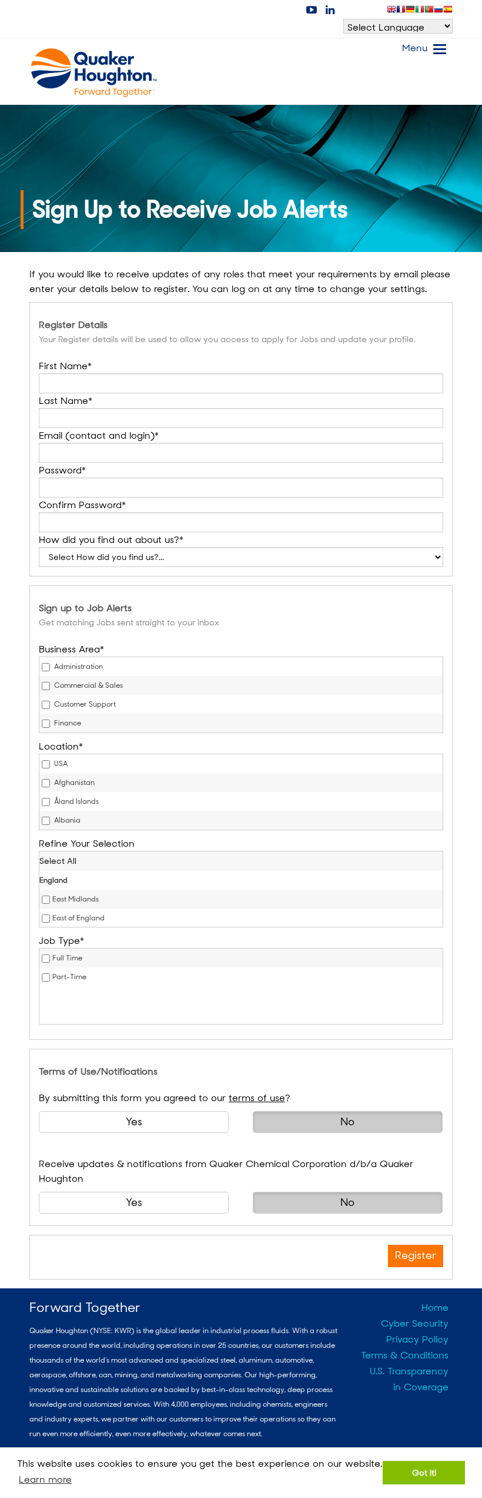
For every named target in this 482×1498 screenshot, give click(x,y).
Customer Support (84, 704)
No (347, 1122)
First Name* (65, 366)
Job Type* (61, 940)
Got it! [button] (424, 1472)
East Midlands (75, 899)
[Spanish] (448, 11)
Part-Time (69, 977)
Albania (66, 820)
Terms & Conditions (404, 1355)
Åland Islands (75, 801)
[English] (391, 11)
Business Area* (71, 649)
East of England (78, 918)
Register (415, 1255)
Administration (77, 666)
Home (434, 1307)
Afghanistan (73, 782)
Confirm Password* (82, 505)
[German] (410, 11)
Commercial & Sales (87, 685)
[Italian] (419, 11)
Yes (134, 1122)
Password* (62, 470)
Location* (61, 746)
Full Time (67, 958)
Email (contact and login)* (99, 435)
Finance (66, 723)
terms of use (257, 1098)
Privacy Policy (417, 1339)
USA (60, 763)
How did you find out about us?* (111, 539)
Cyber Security (414, 1323)
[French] (401, 11)
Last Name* (65, 401)
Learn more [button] (45, 1479)
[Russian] (438, 11)
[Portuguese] (429, 11)
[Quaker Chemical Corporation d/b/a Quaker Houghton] (94, 73)
